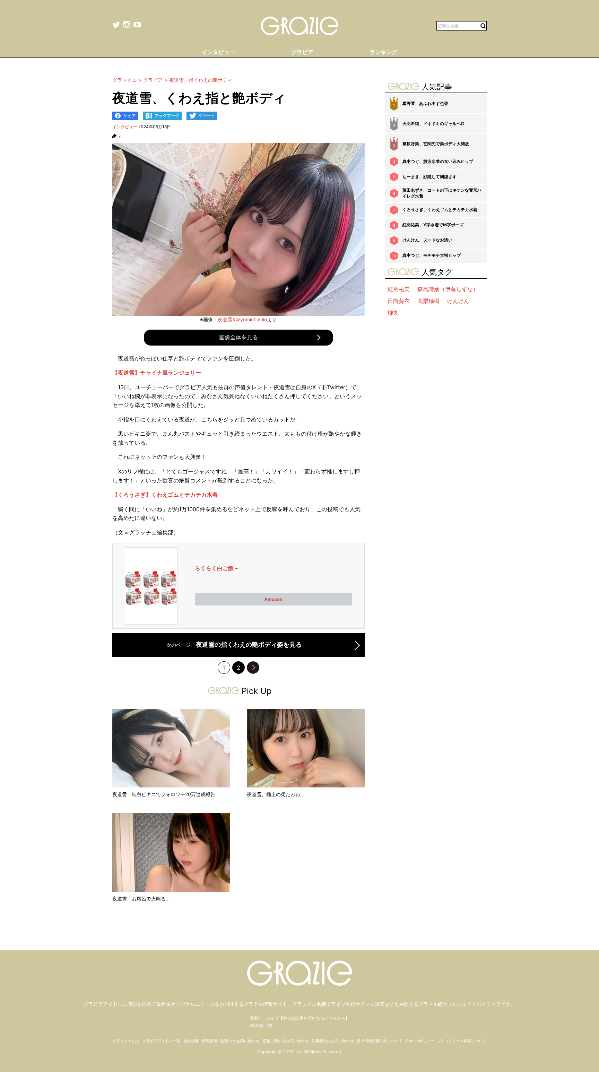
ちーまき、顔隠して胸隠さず (429, 176)
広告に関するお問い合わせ (286, 1040)
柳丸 (393, 312)
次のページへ (253, 667)
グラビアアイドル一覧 (161, 1040)
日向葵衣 (399, 300)
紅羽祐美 (399, 289)
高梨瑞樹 (428, 300)
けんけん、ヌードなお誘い (427, 240)
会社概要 (191, 1040)
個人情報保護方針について (379, 1040)
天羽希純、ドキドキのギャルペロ (433, 123)
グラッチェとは (125, 1040)
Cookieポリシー (420, 1040)
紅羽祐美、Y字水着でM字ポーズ (432, 224)
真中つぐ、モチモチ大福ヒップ (431, 255)
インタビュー (124, 126)
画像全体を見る (238, 337)
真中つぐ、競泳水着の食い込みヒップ (437, 161)
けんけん (458, 300)
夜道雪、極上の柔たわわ (273, 794)
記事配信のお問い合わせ (333, 1040)
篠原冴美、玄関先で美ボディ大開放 (435, 143)
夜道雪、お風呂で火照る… (141, 898)
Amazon (273, 599)
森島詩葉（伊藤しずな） (447, 289)
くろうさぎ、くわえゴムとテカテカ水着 (439, 209)
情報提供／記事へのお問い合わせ (230, 1040)
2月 (269, 1025)
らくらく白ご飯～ (217, 568)
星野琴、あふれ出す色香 (425, 103)
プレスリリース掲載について (462, 1040)
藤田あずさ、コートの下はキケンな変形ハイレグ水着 (441, 193)
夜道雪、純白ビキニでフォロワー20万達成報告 (163, 794)
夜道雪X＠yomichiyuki (242, 319)
